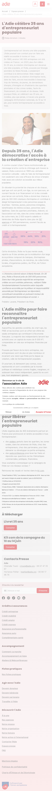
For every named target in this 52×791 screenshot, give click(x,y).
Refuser (9, 412)
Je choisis (26, 412)
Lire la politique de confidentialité (13, 404)
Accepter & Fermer (43, 412)
